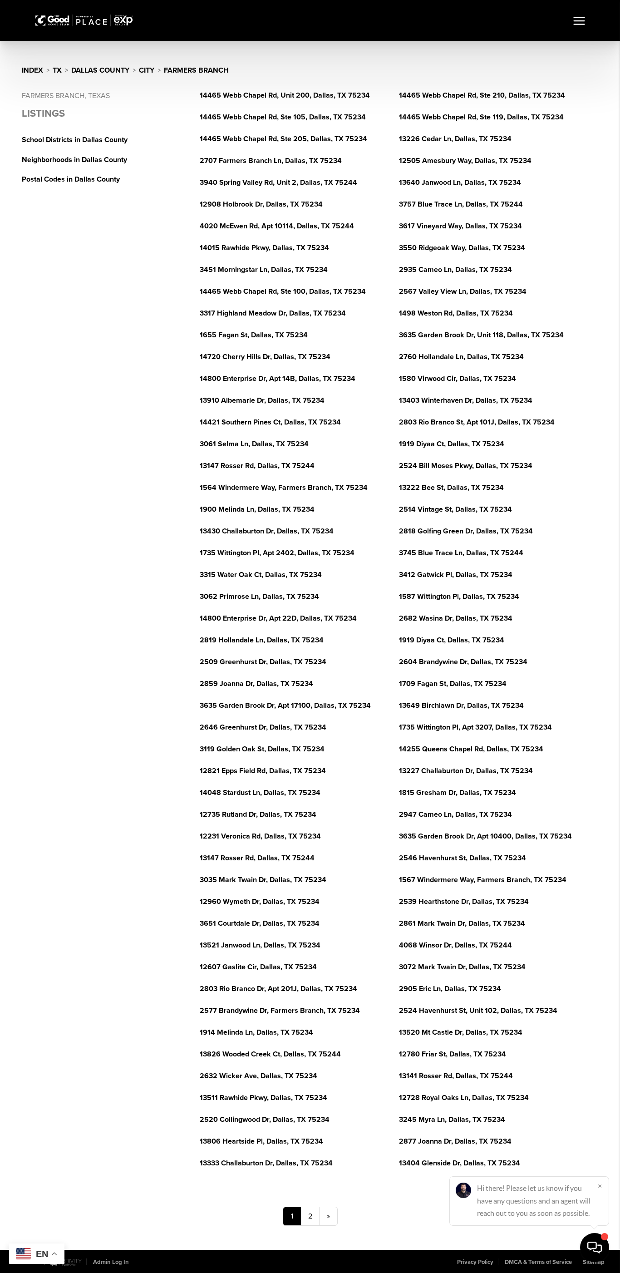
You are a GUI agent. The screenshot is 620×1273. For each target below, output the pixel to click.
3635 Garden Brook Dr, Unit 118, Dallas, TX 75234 (481, 335)
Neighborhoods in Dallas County (74, 159)
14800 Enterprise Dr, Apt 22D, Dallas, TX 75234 (278, 618)
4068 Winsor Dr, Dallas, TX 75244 (455, 945)
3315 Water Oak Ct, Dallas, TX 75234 (261, 574)
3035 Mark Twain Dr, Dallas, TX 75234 (263, 879)
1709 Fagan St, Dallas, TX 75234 (453, 683)
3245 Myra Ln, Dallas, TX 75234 (452, 1119)
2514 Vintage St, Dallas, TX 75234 (455, 509)
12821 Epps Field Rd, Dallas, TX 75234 (263, 771)
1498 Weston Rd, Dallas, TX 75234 (456, 313)
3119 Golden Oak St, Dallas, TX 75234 (262, 749)
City (146, 70)
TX (57, 70)
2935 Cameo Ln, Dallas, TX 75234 (455, 269)
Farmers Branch (196, 70)
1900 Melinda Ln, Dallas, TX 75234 (257, 509)
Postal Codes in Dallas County (71, 179)
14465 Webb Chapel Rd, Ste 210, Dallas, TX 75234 (482, 95)
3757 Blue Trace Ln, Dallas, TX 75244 (461, 204)
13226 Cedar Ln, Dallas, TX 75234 (455, 139)
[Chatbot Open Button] (594, 1247)
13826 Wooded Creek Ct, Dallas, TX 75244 (270, 1054)
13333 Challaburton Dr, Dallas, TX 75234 (266, 1163)
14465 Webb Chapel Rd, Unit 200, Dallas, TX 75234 (285, 95)
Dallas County (100, 70)
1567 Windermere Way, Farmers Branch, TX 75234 (482, 879)
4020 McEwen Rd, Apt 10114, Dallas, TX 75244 (277, 226)
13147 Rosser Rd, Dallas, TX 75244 (257, 465)
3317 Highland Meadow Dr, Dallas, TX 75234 (273, 313)
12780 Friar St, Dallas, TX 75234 (452, 1054)
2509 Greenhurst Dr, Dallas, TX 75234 (263, 662)
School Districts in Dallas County (75, 139)
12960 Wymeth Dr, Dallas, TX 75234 (260, 901)
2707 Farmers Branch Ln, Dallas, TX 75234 (271, 160)
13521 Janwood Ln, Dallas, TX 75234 (260, 945)
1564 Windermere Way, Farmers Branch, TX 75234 (284, 487)
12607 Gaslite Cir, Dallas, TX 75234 (258, 967)
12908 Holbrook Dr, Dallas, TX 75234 (261, 204)
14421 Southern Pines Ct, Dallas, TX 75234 (270, 422)
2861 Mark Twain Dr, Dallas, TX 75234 (462, 923)
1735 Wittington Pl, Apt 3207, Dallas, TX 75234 (475, 727)
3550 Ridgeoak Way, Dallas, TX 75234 (462, 248)
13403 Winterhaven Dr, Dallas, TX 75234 (465, 400)
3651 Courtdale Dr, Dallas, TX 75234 (260, 923)
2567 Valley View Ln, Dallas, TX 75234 (463, 291)
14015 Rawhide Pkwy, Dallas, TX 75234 (264, 248)
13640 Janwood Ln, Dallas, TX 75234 (460, 182)
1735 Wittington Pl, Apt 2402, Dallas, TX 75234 (277, 553)
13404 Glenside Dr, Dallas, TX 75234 (459, 1163)
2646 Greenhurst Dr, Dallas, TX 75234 (263, 727)
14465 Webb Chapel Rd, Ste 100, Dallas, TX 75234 (283, 291)
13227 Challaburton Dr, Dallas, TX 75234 (466, 771)
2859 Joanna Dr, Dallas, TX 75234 (256, 683)
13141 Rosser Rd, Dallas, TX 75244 (456, 1076)
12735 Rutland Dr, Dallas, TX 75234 (258, 814)
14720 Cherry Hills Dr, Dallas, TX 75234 (265, 356)
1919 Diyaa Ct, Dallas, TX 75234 (451, 444)
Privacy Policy (475, 1262)
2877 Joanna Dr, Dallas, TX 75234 (455, 1141)
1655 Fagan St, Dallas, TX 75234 (254, 335)
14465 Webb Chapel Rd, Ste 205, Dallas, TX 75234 (283, 139)
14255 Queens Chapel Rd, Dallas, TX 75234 (471, 749)
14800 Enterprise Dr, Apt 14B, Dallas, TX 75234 (277, 378)
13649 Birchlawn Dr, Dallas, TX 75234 (461, 705)
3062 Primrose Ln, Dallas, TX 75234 (259, 596)
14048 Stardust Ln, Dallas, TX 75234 (260, 792)
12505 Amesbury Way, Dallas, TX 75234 (465, 160)
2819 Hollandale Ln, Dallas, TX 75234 (262, 640)
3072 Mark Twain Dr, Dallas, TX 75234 (462, 967)
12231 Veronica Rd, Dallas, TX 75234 (260, 836)
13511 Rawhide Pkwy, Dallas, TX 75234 (263, 1097)
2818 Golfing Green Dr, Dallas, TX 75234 (466, 531)
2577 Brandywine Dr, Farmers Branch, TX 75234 (280, 1010)
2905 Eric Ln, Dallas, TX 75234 (450, 988)
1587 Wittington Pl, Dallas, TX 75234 (459, 596)
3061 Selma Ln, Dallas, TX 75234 (254, 444)
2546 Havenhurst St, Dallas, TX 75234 (462, 858)
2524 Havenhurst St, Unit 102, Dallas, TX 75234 (478, 1010)
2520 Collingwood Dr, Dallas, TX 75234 (265, 1119)
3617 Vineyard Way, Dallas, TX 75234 (460, 226)
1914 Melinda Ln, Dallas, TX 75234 (256, 1032)
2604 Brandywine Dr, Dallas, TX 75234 (463, 662)
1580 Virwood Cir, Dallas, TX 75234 (457, 378)
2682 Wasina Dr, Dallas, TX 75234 (455, 618)
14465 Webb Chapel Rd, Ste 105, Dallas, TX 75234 (283, 117)
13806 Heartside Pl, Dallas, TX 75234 (261, 1141)
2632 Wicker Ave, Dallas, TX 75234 (258, 1076)
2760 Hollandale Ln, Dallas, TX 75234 (461, 356)
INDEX (32, 70)
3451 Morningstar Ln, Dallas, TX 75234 (264, 269)
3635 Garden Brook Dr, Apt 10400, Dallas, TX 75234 (485, 836)
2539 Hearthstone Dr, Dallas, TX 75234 (464, 901)
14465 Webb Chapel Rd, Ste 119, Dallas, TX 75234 (481, 117)
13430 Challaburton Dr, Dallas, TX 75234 (267, 531)
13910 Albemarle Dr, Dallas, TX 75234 (262, 400)
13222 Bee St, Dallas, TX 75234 (451, 487)
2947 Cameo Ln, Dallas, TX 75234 (455, 814)
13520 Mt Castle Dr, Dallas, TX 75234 (460, 1032)
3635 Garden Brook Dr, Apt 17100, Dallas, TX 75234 (285, 705)
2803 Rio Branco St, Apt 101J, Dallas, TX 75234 (477, 422)
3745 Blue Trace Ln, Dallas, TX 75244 (461, 553)
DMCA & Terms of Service (538, 1262)
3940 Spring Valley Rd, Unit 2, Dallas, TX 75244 (278, 182)
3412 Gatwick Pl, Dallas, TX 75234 (455, 574)
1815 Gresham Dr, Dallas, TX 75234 (457, 792)
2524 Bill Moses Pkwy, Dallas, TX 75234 (465, 465)
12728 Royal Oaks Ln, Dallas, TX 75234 (464, 1097)
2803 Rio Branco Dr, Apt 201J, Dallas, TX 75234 (278, 988)
